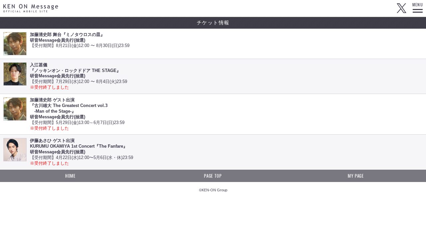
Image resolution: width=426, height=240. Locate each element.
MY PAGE (356, 175)
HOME (70, 175)
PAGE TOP (213, 175)
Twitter (401, 8)
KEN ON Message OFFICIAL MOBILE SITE (30, 8)
